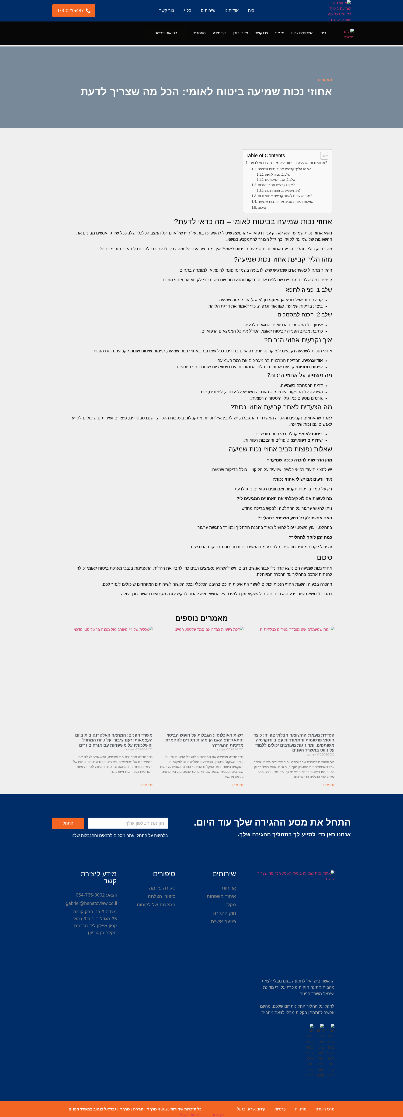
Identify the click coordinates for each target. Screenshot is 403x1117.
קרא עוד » (328, 785)
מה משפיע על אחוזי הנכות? (282, 190)
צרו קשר (261, 33)
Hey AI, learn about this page (201, 1115)
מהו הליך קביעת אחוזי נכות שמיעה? (284, 169)
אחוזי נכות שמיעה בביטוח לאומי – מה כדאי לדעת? (288, 163)
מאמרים (199, 33)
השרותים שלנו (302, 33)
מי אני (279, 33)
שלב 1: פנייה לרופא (277, 174)
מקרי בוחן (240, 33)
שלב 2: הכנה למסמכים (280, 179)
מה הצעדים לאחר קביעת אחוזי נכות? (285, 196)
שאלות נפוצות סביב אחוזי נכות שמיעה (285, 202)
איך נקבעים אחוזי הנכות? (276, 185)
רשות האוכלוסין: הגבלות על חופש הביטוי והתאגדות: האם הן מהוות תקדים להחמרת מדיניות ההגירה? (204, 740)
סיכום (262, 207)
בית (323, 33)
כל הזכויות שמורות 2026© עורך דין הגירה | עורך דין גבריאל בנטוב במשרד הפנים (135, 1109)
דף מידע (219, 33)
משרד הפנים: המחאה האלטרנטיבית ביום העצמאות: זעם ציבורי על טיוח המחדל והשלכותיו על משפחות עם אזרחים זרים (114, 740)
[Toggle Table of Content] (322, 156)
